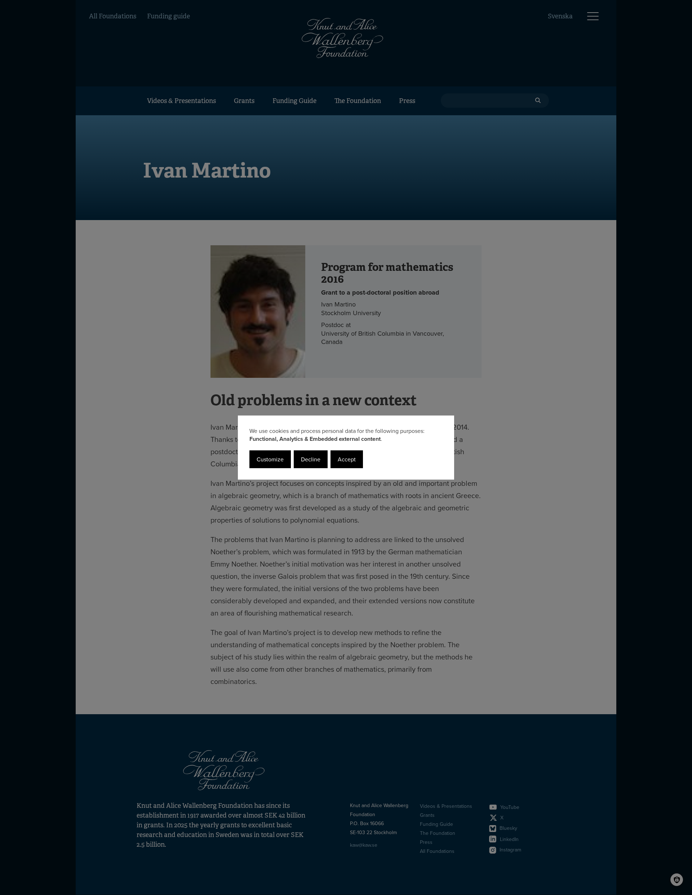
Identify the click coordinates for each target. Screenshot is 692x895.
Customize (270, 459)
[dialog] (346, 447)
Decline (310, 459)
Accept (347, 459)
